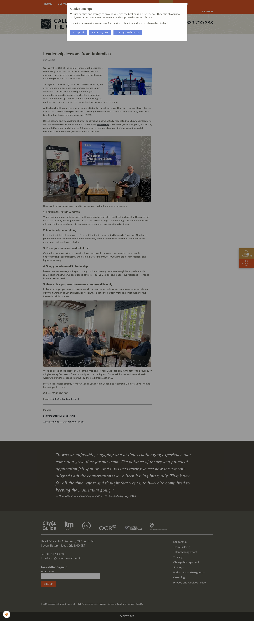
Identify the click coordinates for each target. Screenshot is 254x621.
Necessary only (100, 32)
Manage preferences (127, 32)
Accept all (78, 32)
